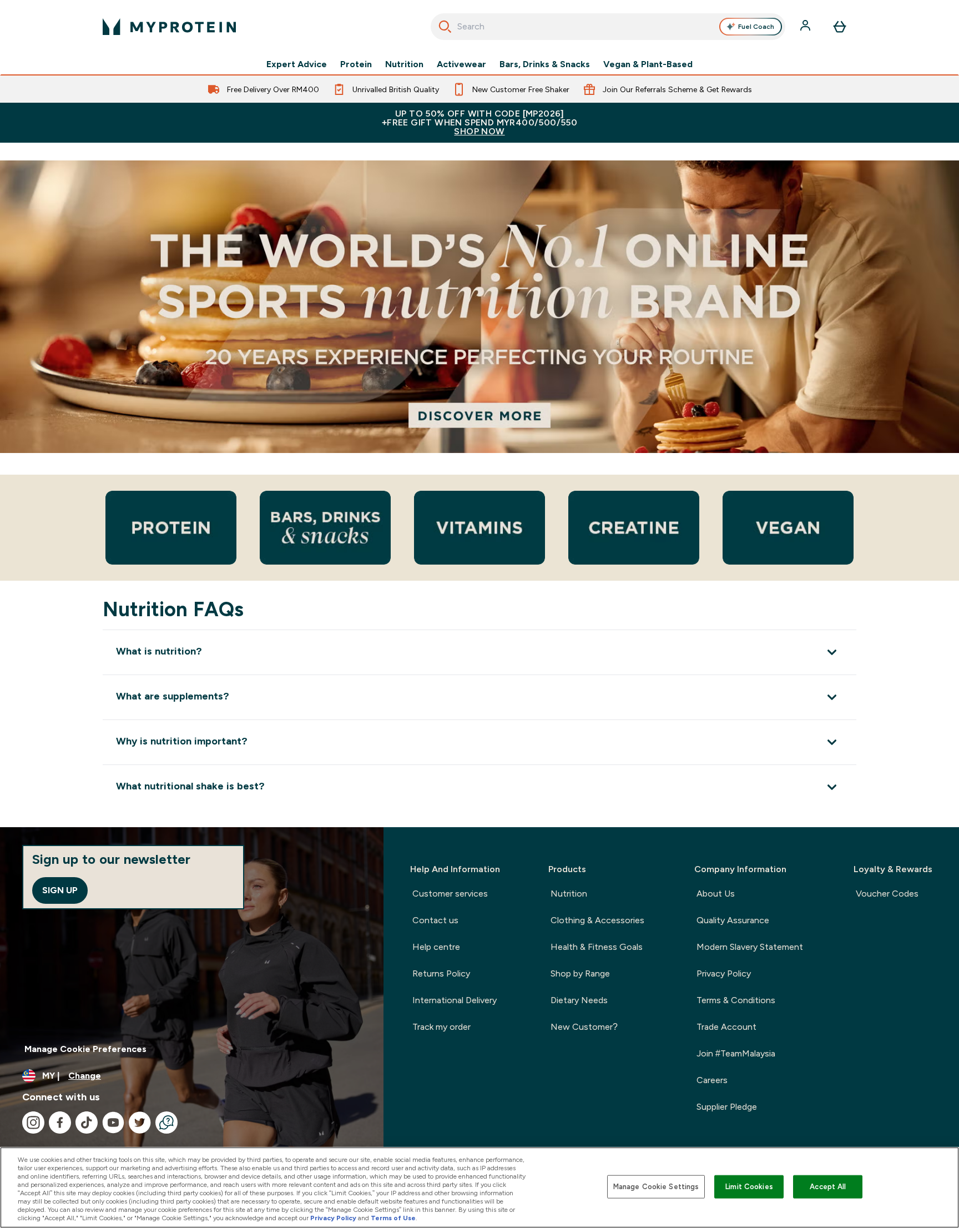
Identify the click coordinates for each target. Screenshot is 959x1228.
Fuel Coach (756, 27)
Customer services (450, 893)
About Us (715, 893)
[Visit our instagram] (33, 1122)
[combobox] (608, 26)
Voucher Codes (887, 893)
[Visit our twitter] (140, 1122)
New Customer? (584, 1026)
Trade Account (726, 1026)
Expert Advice (296, 64)
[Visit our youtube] (113, 1122)
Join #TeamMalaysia (735, 1053)
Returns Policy (441, 973)
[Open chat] (166, 1122)
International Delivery (454, 1000)
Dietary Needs (579, 1000)
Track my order (441, 1026)
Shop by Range (580, 973)
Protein (356, 64)
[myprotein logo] (169, 26)
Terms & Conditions (735, 1000)
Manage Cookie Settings (656, 1186)
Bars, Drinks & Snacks (544, 64)
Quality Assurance (732, 920)
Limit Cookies (749, 1186)
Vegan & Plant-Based (648, 64)
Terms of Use (393, 1218)
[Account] (806, 26)
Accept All (828, 1186)
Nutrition (404, 64)
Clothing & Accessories (597, 920)
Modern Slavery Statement (749, 947)
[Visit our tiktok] (86, 1122)
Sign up (60, 890)
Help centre (436, 947)
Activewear (461, 64)
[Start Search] (445, 26)
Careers (712, 1080)
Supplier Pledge (726, 1106)
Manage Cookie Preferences (85, 1049)
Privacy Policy (723, 973)
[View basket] (839, 26)
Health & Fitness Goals (597, 947)
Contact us (435, 920)
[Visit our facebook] (60, 1122)
